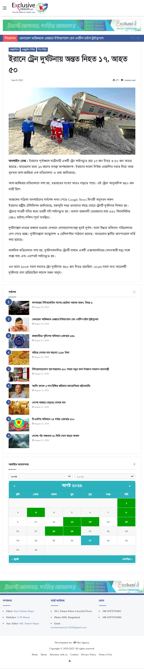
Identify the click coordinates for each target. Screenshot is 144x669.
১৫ (126, 521)
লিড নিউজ (42, 49)
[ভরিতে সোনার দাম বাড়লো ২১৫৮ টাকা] (19, 358)
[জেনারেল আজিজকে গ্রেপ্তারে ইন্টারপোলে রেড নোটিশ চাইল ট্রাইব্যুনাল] (19, 325)
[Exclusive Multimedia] (72, 25)
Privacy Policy (88, 654)
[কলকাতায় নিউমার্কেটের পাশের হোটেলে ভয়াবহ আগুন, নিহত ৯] (19, 308)
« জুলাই (15, 559)
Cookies (74, 654)
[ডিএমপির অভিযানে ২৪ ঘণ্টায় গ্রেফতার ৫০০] (19, 424)
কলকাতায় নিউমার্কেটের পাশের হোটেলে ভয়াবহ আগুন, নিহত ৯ (62, 302)
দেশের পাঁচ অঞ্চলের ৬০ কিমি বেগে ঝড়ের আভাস (55, 435)
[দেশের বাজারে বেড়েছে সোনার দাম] (19, 408)
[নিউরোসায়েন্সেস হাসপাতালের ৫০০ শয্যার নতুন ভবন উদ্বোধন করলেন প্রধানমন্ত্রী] (19, 375)
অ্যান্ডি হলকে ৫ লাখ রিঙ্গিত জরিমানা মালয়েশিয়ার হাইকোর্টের (61, 386)
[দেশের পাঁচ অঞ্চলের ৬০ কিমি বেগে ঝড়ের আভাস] (19, 441)
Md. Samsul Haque (29, 623)
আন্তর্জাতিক (14, 49)
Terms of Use (105, 654)
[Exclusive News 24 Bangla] (30, 8)
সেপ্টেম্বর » (127, 559)
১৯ (72, 531)
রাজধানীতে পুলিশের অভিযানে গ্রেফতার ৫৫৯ (53, 336)
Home (35, 654)
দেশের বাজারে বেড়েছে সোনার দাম (48, 402)
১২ (72, 521)
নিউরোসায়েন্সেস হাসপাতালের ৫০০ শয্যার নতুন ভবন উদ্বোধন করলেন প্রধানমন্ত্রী (70, 369)
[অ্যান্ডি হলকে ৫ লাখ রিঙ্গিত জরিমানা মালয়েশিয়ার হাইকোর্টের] (19, 391)
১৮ (53, 531)
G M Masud (23, 617)
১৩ (90, 521)
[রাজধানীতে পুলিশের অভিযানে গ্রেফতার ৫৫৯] (19, 341)
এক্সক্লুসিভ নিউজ (28, 49)
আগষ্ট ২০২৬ (72, 485)
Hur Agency (83, 642)
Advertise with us (59, 654)
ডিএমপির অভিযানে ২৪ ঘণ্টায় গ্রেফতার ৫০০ (53, 419)
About (43, 654)
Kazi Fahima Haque (24, 611)
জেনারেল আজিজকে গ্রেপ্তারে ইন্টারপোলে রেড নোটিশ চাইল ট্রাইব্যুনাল (65, 319)
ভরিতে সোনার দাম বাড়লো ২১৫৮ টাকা (50, 352)
